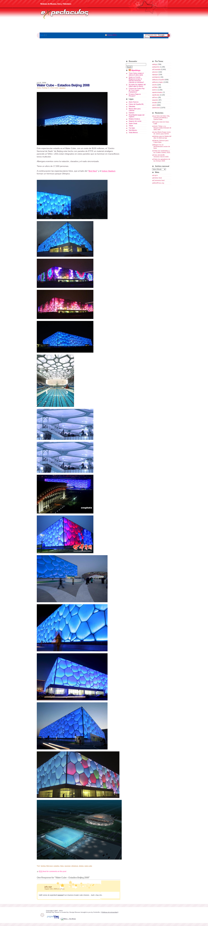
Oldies (156, 87)
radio (155, 102)
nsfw (155, 85)
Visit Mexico (133, 130)
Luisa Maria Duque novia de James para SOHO (162, 133)
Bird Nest (93, 171)
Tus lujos (132, 128)
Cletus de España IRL (136, 104)
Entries (109, 35)
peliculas (156, 95)
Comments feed (159, 180)
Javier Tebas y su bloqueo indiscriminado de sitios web (162, 127)
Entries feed (158, 178)
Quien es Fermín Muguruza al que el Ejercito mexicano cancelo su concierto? (136, 79)
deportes (62, 88)
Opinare (131, 113)
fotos (62, 866)
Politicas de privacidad (110, 912)
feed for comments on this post (52, 871)
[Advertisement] (104, 26)
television (157, 107)
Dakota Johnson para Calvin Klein (161, 141)
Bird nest (49, 866)
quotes (156, 100)
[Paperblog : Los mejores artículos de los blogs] (53, 918)
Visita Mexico (133, 132)
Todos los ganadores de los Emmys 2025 (162, 160)
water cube (88, 866)
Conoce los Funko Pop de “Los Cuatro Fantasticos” (136, 90)
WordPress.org (159, 183)
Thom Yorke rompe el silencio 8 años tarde (136, 74)
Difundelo (132, 106)
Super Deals (133, 123)
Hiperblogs (135, 70)
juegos (156, 74)
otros (155, 90)
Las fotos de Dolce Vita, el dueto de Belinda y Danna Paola (162, 117)
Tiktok (131, 126)
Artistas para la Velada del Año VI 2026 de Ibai (162, 137)
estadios (56, 866)
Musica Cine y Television (68, 14)
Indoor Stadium (108, 171)
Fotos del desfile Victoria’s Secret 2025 (161, 155)
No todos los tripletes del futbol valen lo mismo (137, 85)
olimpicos (74, 866)
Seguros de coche (135, 121)
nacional (67, 866)
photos (81, 866)
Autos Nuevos (134, 102)
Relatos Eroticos (134, 119)
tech (155, 105)
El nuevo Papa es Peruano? (135, 95)
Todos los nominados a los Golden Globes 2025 (162, 151)
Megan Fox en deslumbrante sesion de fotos (162, 146)
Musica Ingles (158, 82)
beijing (43, 866)
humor (156, 72)
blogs (155, 64)
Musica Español (159, 79)
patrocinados (158, 92)
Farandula (157, 69)
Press (156, 97)
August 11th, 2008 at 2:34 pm (55, 889)
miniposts (157, 77)
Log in (156, 175)
